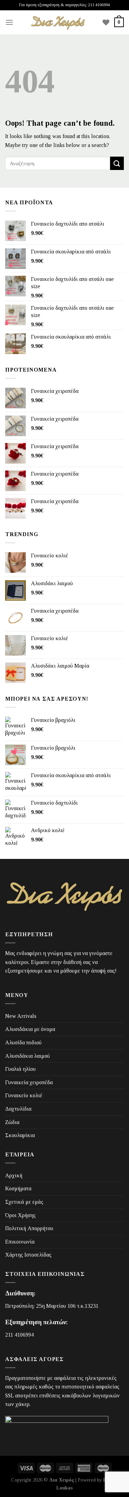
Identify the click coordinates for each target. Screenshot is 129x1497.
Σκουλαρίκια (20, 1135)
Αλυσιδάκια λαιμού (27, 1056)
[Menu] (9, 22)
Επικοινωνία (19, 1242)
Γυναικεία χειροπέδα (29, 1082)
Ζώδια (12, 1122)
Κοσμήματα (18, 1188)
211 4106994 (19, 1335)
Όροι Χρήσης (20, 1215)
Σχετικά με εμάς (24, 1202)
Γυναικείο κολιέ (23, 1095)
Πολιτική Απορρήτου (29, 1228)
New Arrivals (20, 1016)
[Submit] (117, 163)
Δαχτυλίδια (18, 1109)
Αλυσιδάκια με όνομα (30, 1029)
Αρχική (13, 1175)
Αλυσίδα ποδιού (23, 1042)
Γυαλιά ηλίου (20, 1069)
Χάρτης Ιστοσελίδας (28, 1255)
